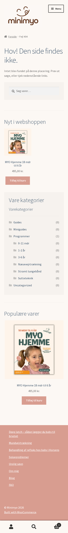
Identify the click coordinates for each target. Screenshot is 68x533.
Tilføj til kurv (18, 180)
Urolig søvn (16, 464)
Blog (12, 478)
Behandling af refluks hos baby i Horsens (34, 450)
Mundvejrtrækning (20, 443)
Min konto (11, 527)
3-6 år (21, 257)
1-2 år (21, 250)
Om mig (14, 471)
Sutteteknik (25, 278)
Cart (52, 523)
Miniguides (20, 229)
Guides (17, 222)
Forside (12, 36)
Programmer (21, 236)
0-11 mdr (23, 243)
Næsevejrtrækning (30, 264)
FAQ (11, 485)
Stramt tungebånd (29, 271)
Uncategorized (22, 285)
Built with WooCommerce (20, 512)
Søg (34, 527)
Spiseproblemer (19, 457)
